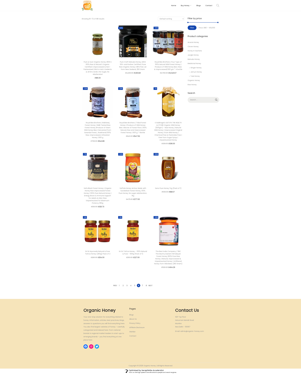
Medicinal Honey (194, 63)
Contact (132, 336)
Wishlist (132, 332)
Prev (115, 285)
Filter (192, 28)
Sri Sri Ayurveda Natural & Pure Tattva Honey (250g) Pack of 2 (97, 252)
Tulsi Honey (195, 76)
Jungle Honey (193, 55)
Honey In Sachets (195, 51)
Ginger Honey (196, 68)
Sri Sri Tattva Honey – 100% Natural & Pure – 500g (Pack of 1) (133, 252)
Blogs (131, 315)
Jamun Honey (196, 72)
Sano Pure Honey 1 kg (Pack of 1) (168, 188)
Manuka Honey (194, 59)
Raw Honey (192, 84)
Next (150, 285)
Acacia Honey (193, 42)
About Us (133, 319)
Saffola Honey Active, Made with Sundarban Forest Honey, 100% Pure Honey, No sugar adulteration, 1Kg (133, 192)
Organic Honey (194, 80)
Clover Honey (193, 46)
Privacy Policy (134, 323)
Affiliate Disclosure (137, 327)
